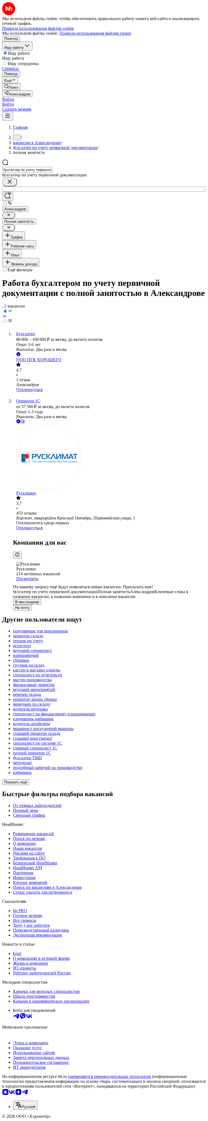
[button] (8, 99)
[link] (11, 86)
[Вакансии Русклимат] (109, 458)
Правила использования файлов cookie (95, 33)
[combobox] (27, 170)
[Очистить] (9, 181)
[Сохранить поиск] (7, 196)
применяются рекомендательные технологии (109, 1076)
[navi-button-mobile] (7, 116)
